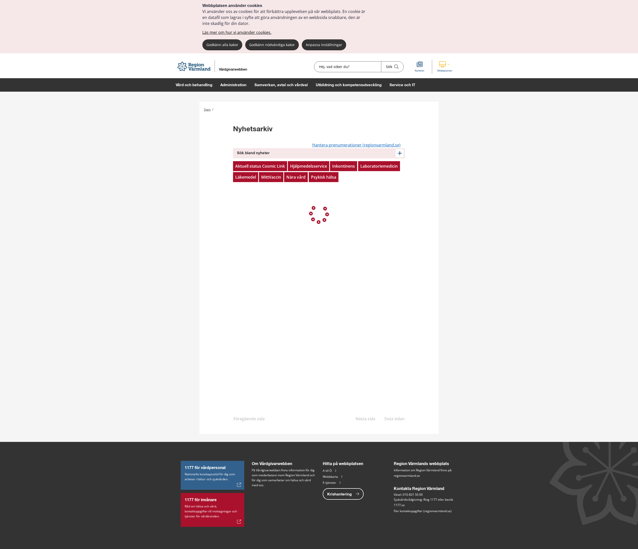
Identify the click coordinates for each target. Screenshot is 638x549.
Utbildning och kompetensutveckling (349, 85)
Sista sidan (394, 418)
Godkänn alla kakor (222, 44)
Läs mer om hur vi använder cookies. (236, 32)
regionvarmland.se (407, 476)
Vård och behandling (194, 85)
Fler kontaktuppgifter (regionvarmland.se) (423, 511)
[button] (444, 66)
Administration (233, 85)
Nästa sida (365, 418)
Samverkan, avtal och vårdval (281, 85)
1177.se (399, 505)
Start (207, 109)
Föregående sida (249, 418)
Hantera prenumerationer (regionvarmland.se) (356, 145)
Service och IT (402, 85)
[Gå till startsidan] (214, 71)
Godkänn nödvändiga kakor (272, 44)
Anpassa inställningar (324, 44)
